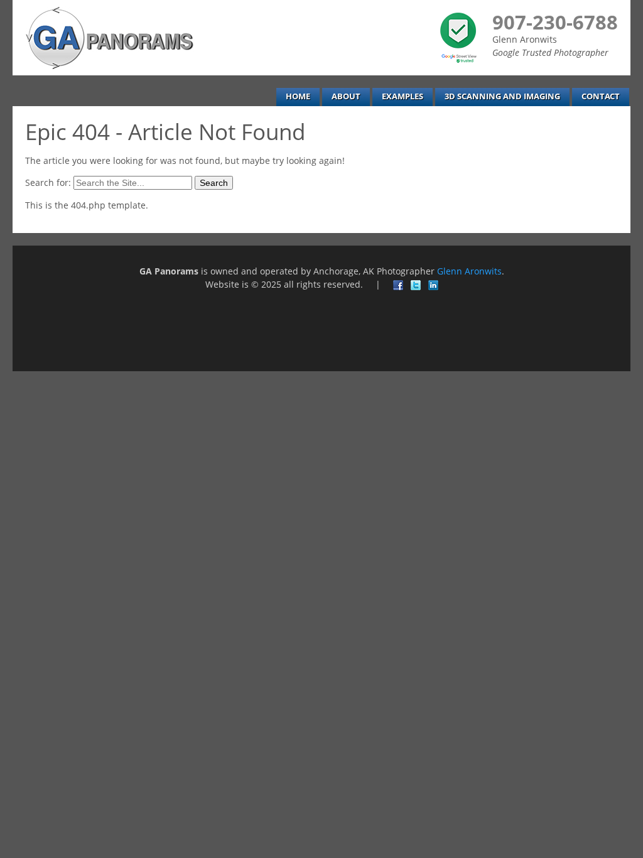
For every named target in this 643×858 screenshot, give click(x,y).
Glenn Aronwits (469, 271)
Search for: (48, 182)
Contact (600, 96)
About (346, 96)
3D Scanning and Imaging (502, 96)
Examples (402, 96)
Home (298, 96)
